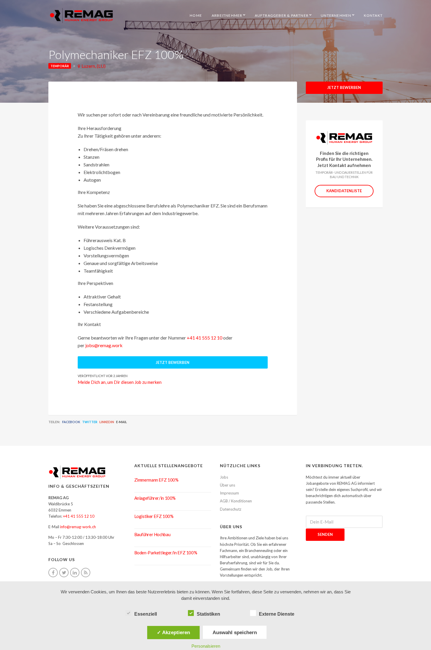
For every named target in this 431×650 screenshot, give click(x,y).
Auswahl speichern (235, 632)
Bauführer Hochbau (152, 534)
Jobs (224, 477)
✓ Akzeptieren (173, 632)
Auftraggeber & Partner (281, 15)
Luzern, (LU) (94, 66)
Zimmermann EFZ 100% (156, 479)
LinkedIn (106, 422)
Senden (325, 534)
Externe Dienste (276, 614)
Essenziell (145, 614)
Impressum (229, 493)
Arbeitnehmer (227, 15)
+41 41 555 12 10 (204, 337)
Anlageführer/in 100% (155, 498)
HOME (196, 15)
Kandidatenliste (344, 190)
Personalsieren (205, 646)
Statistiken (208, 614)
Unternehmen (336, 15)
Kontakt (373, 15)
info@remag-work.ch (78, 526)
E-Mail (121, 422)
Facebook (71, 422)
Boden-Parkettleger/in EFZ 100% (165, 552)
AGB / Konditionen (236, 501)
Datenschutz (230, 509)
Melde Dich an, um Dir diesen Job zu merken (120, 382)
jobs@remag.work (104, 345)
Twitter (89, 422)
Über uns (227, 485)
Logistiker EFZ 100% (154, 516)
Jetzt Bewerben (344, 87)
